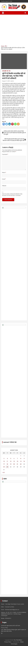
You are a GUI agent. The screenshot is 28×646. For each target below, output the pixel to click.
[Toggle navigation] (3, 13)
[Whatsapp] (15, 124)
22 (20, 464)
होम (1, 633)
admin (12, 81)
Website (4, 185)
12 (10, 461)
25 (7, 467)
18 (7, 464)
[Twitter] (6, 124)
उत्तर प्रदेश (4, 70)
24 (4, 467)
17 (4, 464)
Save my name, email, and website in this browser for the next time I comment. (12, 194)
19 (10, 464)
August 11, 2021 (6, 81)
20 (14, 464)
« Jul (3, 472)
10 (4, 461)
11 (7, 461)
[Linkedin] (9, 124)
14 (17, 461)
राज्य (9, 70)
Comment (5, 154)
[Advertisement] (14, 30)
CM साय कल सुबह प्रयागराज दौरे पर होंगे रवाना (10, 625)
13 (14, 461)
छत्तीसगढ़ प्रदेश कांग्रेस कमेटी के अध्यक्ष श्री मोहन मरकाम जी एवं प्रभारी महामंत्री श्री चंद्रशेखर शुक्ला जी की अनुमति (15, 132)
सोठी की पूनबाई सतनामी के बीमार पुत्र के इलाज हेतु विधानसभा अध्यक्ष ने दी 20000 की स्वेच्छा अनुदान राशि (13, 139)
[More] (18, 124)
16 (24, 461)
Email (4, 179)
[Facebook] (3, 124)
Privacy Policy (4, 627)
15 (20, 461)
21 (17, 464)
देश (7, 70)
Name (4, 172)
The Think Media (18, 640)
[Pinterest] (12, 124)
